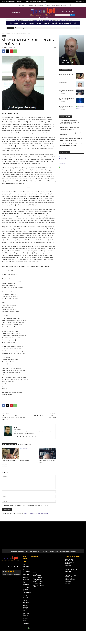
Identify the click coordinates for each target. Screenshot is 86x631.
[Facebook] (60, 11)
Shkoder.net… (62, 163)
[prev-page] (3, 466)
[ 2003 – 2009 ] (62, 20)
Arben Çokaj (62, 158)
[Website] (30, 436)
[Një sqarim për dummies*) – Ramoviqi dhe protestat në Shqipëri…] (82, 560)
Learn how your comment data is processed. (36, 513)
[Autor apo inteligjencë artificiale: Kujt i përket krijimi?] (80, 100)
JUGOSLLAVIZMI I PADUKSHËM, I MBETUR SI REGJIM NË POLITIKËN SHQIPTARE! (69, 122)
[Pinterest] (11, 51)
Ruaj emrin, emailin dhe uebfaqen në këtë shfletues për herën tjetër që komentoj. (26, 505)
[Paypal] (21, 436)
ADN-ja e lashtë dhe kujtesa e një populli (26, 28)
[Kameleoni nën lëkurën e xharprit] (10, 453)
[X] (66, 11)
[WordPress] (33, 436)
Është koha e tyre (24, 460)
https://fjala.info (17, 429)
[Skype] (24, 436)
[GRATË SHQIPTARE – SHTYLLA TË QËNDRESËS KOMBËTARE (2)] (82, 577)
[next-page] (6, 466)
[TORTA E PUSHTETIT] (82, 570)
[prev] (75, 28)
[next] (78, 28)
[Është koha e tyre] (28, 453)
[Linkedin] (9, 566)
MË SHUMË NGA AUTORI (24, 444)
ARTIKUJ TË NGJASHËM (9, 444)
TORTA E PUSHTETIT (71, 569)
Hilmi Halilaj (63, 120)
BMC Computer (63, 169)
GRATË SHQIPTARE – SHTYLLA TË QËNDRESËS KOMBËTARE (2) (71, 577)
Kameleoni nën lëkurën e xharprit (9, 460)
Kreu (3, 33)
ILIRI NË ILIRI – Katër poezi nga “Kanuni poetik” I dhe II (45, 416)
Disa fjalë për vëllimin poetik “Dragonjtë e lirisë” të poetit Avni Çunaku (37, 579)
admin (5, 47)
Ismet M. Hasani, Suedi (66, 127)
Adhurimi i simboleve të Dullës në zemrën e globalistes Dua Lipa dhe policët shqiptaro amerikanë (14, 417)
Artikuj (7, 33)
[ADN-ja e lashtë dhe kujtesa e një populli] (47, 453)
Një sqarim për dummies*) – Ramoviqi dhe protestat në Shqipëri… (71, 561)
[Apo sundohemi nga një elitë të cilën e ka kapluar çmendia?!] (80, 108)
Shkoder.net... (26, 571)
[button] (73, 11)
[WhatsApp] (15, 51)
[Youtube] (69, 11)
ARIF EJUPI (62, 133)
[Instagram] (63, 11)
